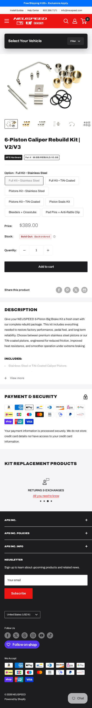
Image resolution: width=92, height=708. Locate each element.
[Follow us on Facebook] (7, 635)
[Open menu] (6, 21)
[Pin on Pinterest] (67, 290)
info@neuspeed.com (71, 10)
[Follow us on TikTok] (50, 635)
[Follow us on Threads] (24, 635)
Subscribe (18, 593)
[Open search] (66, 21)
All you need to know (46, 496)
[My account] (75, 21)
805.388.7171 (50, 10)
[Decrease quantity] (24, 250)
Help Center (33, 10)
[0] (84, 21)
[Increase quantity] (48, 250)
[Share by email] (84, 290)
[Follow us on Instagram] (33, 635)
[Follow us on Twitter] (16, 635)
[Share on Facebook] (59, 290)
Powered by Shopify (15, 699)
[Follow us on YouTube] (41, 635)
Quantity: (10, 250)
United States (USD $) (18, 614)
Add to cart (46, 266)
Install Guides (16, 10)
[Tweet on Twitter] (76, 290)
